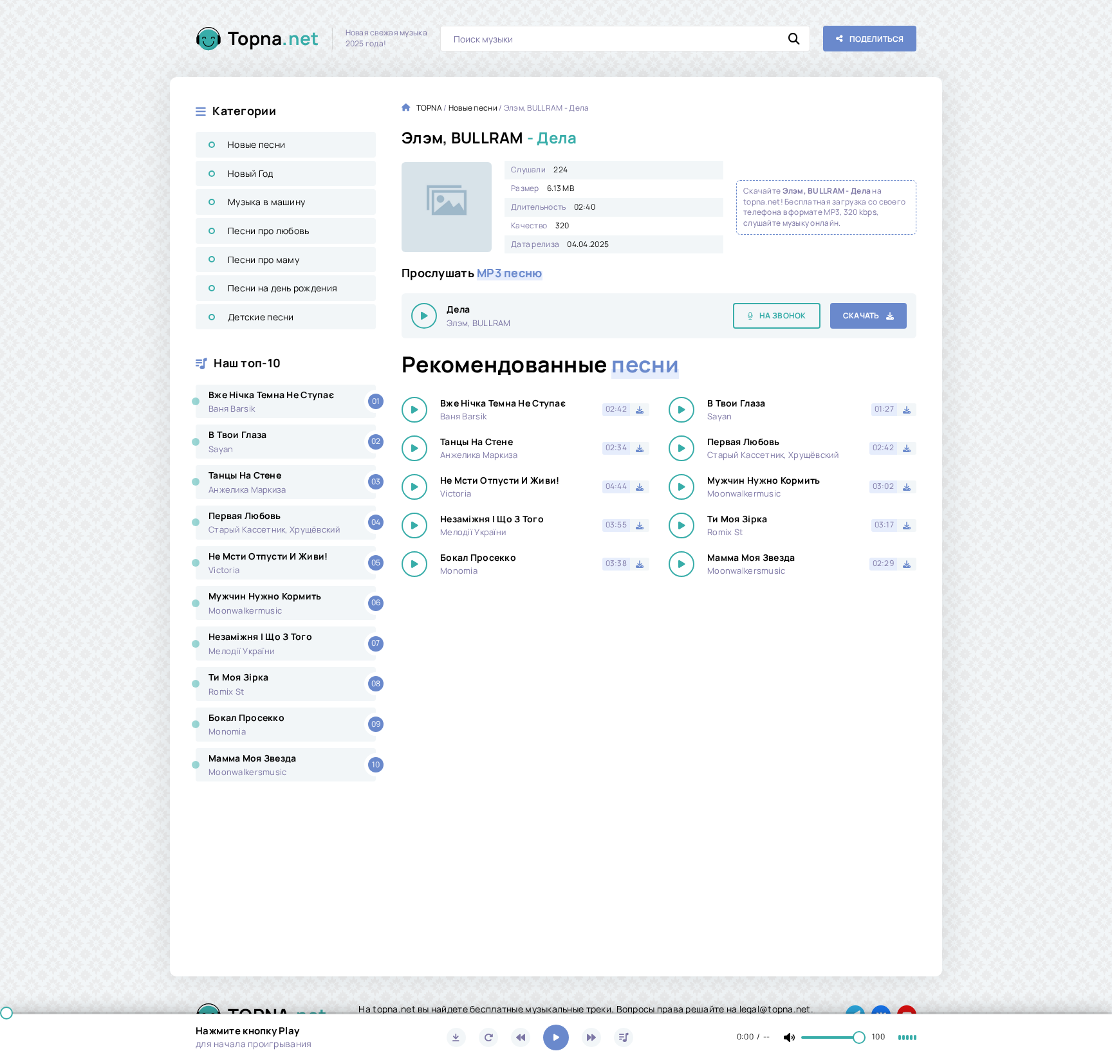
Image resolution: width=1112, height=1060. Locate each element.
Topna (273, 38)
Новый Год (250, 173)
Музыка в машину (266, 202)
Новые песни (256, 144)
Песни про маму (263, 259)
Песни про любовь (268, 230)
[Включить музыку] (556, 1037)
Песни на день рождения (282, 288)
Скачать (861, 315)
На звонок (782, 315)
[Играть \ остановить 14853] (424, 316)
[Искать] (794, 38)
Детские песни (261, 317)
